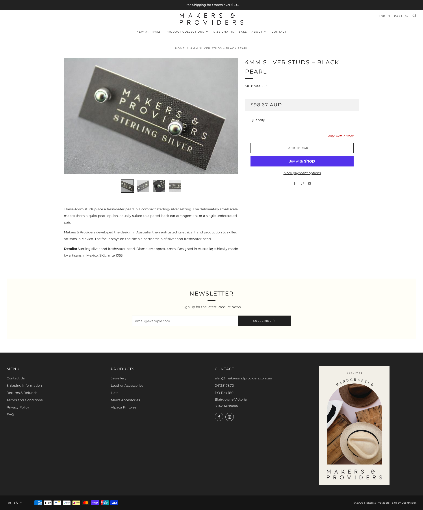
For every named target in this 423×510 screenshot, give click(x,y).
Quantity (257, 120)
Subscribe (262, 320)
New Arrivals (149, 31)
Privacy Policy (18, 407)
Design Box (408, 502)
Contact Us (16, 378)
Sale (243, 31)
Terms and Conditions (25, 400)
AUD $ (13, 503)
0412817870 (224, 385)
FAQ (10, 414)
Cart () (401, 16)
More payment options (302, 173)
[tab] (127, 186)
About (257, 31)
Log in (384, 16)
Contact (279, 31)
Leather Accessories (127, 385)
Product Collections (185, 31)
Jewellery (118, 378)
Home (180, 48)
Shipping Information (24, 385)
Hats (114, 393)
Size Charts (223, 31)
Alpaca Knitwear (124, 407)
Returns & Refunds (22, 393)
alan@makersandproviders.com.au (243, 378)
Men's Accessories (125, 400)
